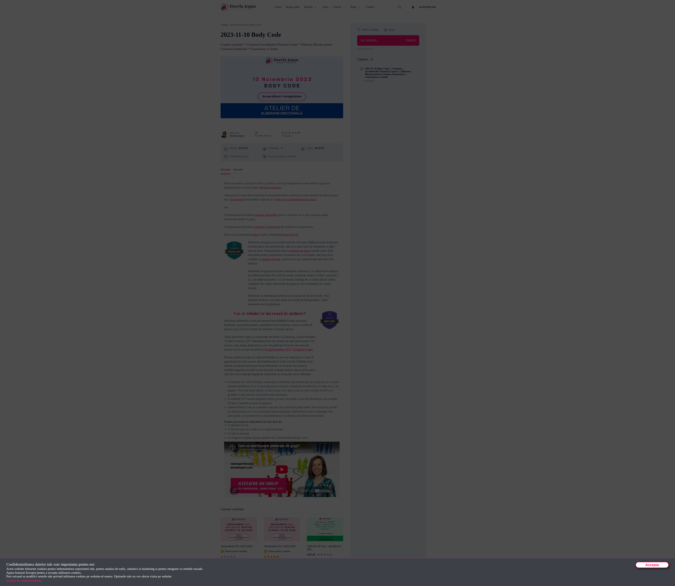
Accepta (652, 565)
